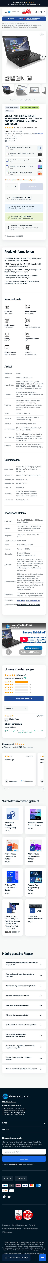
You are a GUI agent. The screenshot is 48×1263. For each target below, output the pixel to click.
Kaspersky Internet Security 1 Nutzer (35, 823)
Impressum (6, 1225)
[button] (5, 11)
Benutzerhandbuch (33, 601)
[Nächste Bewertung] (43, 789)
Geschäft (11, 23)
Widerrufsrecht (7, 1232)
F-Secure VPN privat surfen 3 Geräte (10, 887)
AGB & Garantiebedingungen (11, 1228)
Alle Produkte (21, 23)
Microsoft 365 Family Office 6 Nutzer (33, 856)
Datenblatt (21, 601)
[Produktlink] (12, 820)
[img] (9, 716)
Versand (32, 1225)
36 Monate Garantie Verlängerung (10, 825)
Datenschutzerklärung (30, 1228)
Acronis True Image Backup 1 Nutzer (34, 887)
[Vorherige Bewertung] (4, 789)
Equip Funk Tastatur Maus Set (35, 917)
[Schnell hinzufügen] (9, 816)
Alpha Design (40, 1253)
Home (4, 23)
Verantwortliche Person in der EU (28, 605)
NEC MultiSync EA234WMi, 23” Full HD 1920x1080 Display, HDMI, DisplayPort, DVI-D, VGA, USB (12, 922)
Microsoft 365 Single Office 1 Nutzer (10, 856)
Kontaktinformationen (19, 1225)
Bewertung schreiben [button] (24, 698)
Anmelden (24, 1159)
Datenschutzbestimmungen (15, 1164)
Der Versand (39, 134)
